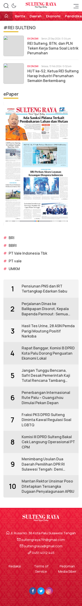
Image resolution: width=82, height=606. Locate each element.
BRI (11, 237)
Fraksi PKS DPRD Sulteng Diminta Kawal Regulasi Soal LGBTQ (46, 419)
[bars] (75, 5)
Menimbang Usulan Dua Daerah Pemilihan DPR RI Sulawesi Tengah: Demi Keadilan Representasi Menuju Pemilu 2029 (43, 464)
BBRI (13, 245)
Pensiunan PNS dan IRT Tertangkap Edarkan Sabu (44, 289)
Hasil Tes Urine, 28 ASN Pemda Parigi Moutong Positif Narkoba (48, 331)
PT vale (15, 260)
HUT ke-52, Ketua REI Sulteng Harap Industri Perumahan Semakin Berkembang (53, 76)
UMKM (14, 268)
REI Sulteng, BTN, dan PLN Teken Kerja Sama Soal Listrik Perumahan (52, 48)
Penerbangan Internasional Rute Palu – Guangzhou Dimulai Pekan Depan (46, 397)
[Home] (6, 16)
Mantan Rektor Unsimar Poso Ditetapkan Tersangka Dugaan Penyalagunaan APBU (48, 486)
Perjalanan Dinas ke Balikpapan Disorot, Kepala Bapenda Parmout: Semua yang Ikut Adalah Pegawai (45, 308)
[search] (6, 5)
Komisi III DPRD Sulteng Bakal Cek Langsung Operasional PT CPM (48, 442)
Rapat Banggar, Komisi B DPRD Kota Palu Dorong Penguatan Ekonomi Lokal (48, 353)
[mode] (14, 5)
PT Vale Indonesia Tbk (28, 253)
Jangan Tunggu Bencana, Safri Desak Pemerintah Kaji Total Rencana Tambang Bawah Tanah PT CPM (46, 375)
